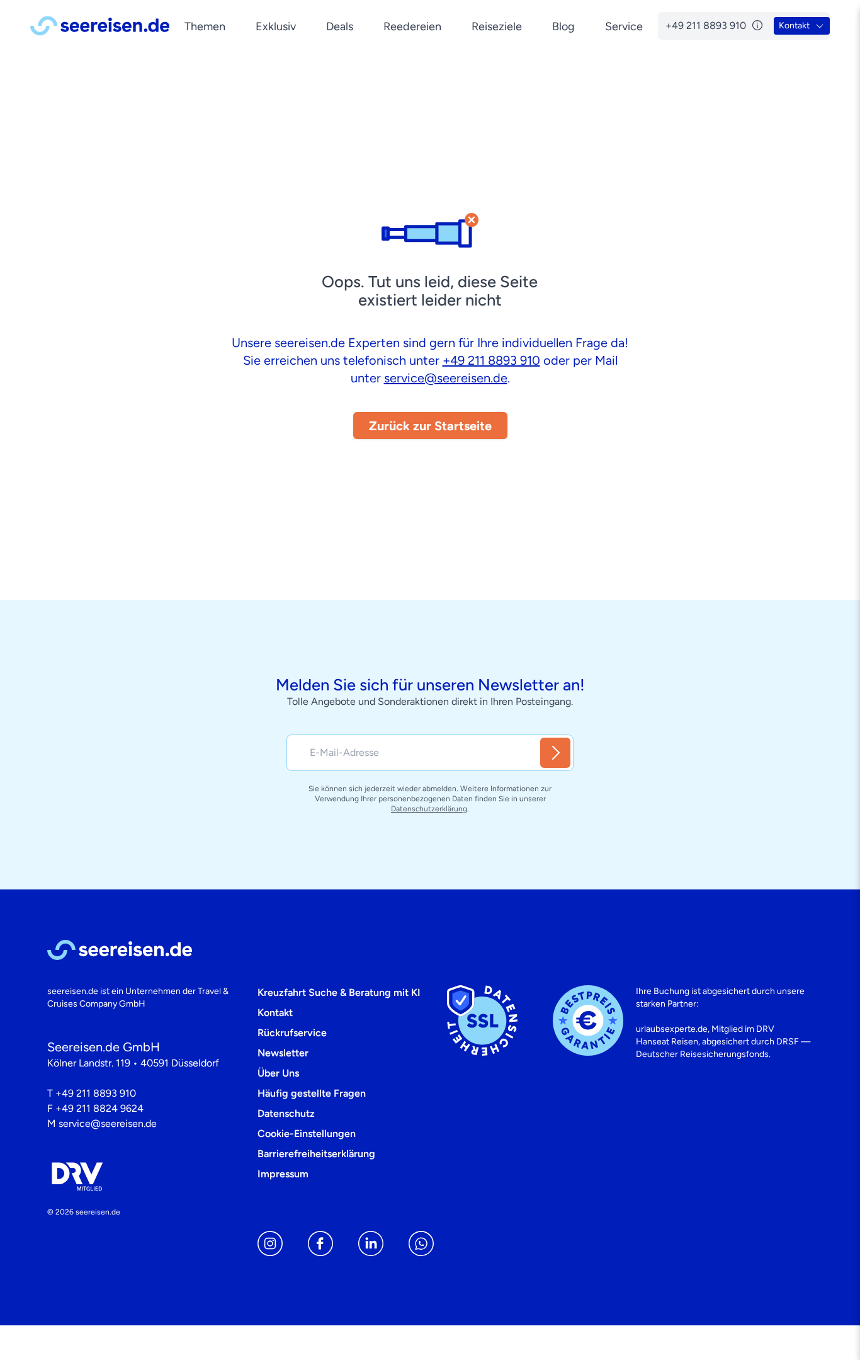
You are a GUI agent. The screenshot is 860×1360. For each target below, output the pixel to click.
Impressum (282, 1174)
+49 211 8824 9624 (99, 1108)
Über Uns (278, 1073)
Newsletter (282, 1053)
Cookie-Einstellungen (306, 1134)
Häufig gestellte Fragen (311, 1093)
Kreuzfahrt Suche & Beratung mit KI (339, 992)
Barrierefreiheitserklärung (316, 1154)
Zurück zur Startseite (430, 425)
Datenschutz (286, 1113)
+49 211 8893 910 (491, 360)
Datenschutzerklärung (429, 808)
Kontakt (275, 1013)
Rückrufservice (292, 1033)
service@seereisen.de (445, 378)
